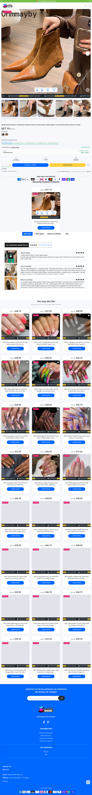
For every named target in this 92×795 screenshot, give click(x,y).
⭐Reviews (27, 234)
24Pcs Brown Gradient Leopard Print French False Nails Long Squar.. (46, 484)
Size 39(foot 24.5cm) (53, 142)
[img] (34, 245)
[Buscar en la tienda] (86, 6)
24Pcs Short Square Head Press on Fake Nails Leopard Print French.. (15, 343)
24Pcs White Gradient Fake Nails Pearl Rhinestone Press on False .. (76, 577)
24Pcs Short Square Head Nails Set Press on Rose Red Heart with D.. (77, 390)
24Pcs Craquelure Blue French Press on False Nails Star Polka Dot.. (15, 484)
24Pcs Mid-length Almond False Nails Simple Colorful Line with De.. (76, 484)
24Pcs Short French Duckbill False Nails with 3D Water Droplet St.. (76, 671)
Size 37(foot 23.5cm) (30, 142)
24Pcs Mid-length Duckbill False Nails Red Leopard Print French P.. (76, 530)
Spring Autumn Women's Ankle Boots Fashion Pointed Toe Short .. (46, 222)
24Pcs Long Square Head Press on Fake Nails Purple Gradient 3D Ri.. (15, 437)
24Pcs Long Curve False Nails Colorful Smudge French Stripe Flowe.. (46, 390)
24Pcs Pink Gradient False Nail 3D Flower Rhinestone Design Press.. (15, 530)
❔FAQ (66, 234)
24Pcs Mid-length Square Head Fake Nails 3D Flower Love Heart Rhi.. (15, 390)
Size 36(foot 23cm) (18, 142)
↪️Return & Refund (54, 234)
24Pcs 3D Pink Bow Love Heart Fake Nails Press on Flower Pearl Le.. (15, 577)
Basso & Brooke (48, 788)
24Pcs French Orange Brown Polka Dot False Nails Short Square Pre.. (46, 343)
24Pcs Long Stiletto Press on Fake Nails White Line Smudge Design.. (46, 577)
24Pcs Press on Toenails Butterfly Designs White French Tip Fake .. (15, 671)
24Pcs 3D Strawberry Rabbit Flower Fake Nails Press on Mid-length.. (46, 671)
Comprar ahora (67, 165)
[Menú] (90, 6)
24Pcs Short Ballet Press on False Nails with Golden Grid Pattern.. (76, 624)
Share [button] (5, 169)
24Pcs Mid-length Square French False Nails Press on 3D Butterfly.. (15, 624)
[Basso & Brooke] (7, 6)
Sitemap (5, 781)
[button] (1, 1)
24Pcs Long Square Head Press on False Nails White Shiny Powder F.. (76, 343)
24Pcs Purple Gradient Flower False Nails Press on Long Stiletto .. (77, 437)
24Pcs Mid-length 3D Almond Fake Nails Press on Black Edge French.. (46, 437)
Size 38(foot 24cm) (41, 142)
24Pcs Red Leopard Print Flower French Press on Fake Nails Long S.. (46, 624)
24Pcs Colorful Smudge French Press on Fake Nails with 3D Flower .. (46, 530)
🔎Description (39, 234)
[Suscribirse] (61, 698)
